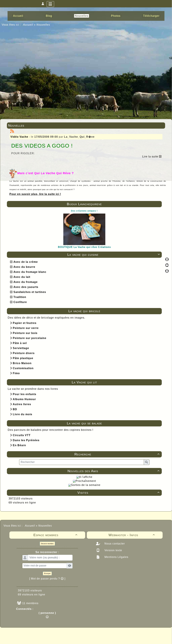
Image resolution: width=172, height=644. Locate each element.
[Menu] (50, 4)
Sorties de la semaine (85, 485)
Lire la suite (150, 156)
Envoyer (47, 573)
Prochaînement (86, 481)
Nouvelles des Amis (114, 471)
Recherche (117, 454)
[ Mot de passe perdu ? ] (47, 578)
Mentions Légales (116, 557)
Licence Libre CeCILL (101, 637)
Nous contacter (114, 543)
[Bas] (167, 271)
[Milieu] (167, 265)
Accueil (28, 24)
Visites (118, 492)
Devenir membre (47, 544)
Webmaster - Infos (132, 535)
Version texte (113, 550)
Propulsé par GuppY (59, 634)
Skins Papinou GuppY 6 (72, 637)
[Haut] (167, 259)
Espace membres (55, 535)
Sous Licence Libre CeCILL (107, 634)
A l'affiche (85, 477)
